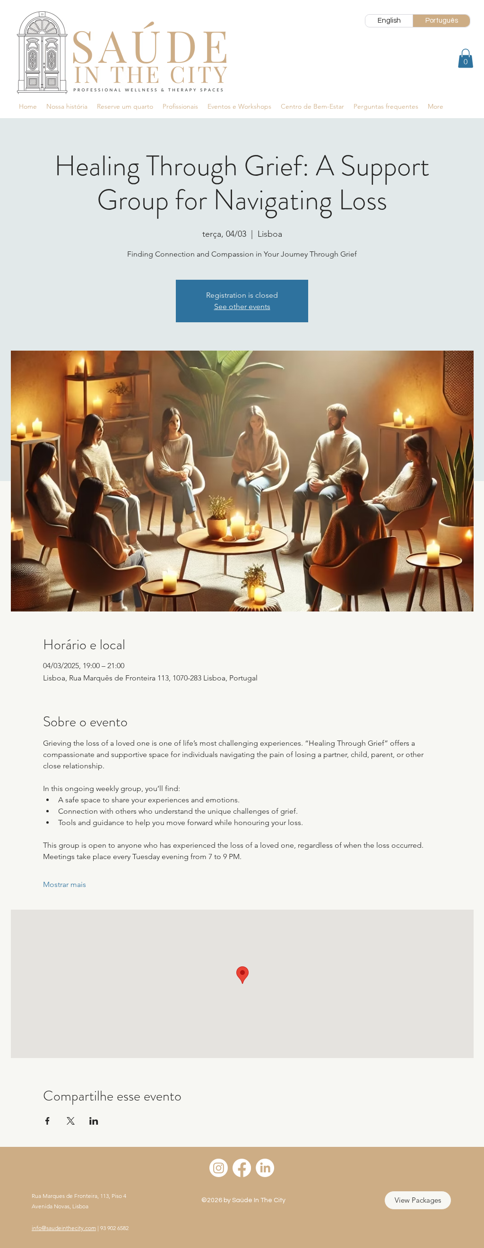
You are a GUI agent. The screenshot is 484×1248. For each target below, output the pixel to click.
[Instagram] (218, 1168)
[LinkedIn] (265, 1168)
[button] (466, 58)
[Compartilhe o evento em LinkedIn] (93, 1121)
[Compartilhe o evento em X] (70, 1121)
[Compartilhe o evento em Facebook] (47, 1121)
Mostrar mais (64, 884)
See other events (242, 306)
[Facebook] (242, 1168)
